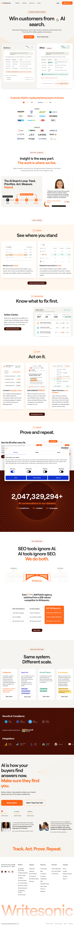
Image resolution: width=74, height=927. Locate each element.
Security (70, 923)
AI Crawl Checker (56, 871)
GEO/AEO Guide (44, 884)
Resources (31, 3)
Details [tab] (37, 452)
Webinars (42, 891)
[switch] (29, 472)
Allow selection (37, 477)
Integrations (43, 878)
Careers (65, 871)
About (64, 868)
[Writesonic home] (6, 3)
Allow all (58, 477)
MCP (41, 881)
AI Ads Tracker (22, 894)
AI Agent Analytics (23, 873)
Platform (17, 3)
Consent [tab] (15, 452)
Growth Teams (33, 873)
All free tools (55, 873)
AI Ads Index (43, 868)
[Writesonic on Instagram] (12, 872)
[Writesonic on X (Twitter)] (9, 872)
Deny (16, 477)
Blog (41, 871)
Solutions (24, 3)
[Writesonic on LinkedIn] (2, 872)
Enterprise (32, 868)
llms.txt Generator (56, 868)
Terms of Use (49, 923)
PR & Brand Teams (34, 878)
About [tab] (58, 452)
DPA (65, 923)
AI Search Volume (22, 885)
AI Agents (20, 878)
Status (64, 878)
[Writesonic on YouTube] (5, 872)
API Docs (42, 889)
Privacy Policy (58, 923)
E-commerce (32, 876)
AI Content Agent (22, 883)
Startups (31, 881)
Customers (43, 873)
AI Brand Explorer (22, 888)
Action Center (22, 875)
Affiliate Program (67, 873)
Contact (65, 876)
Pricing (38, 3)
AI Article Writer (22, 880)
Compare (42, 876)
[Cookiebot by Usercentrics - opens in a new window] (62, 448)
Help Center (43, 886)
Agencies (31, 871)
